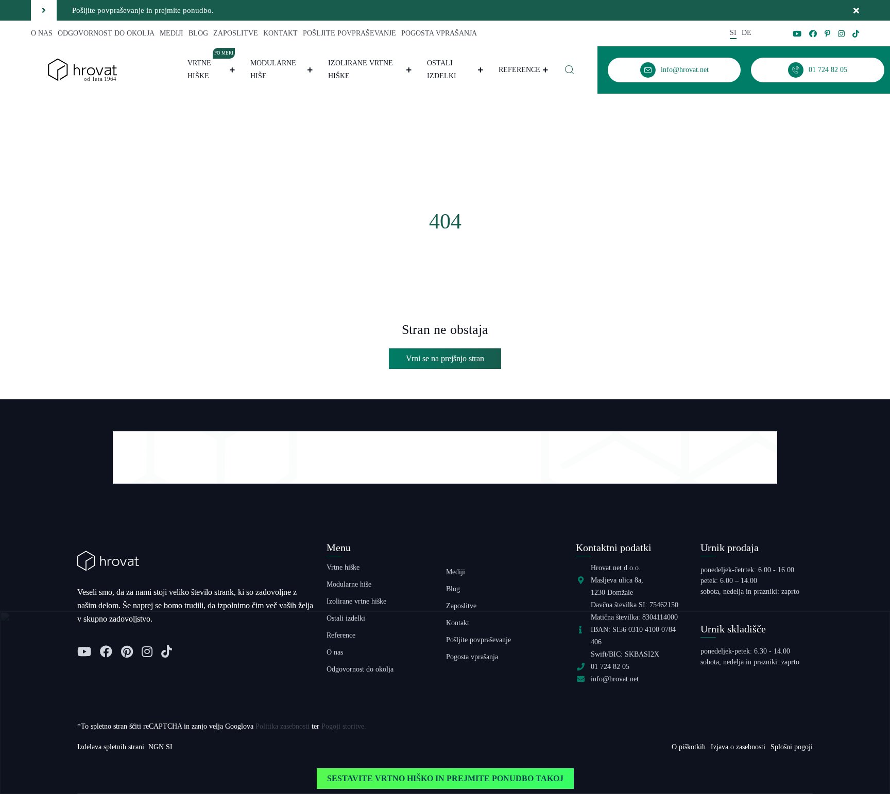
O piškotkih (689, 747)
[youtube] (797, 34)
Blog (198, 33)
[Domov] (82, 69)
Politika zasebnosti (282, 726)
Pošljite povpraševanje (349, 33)
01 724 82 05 (610, 667)
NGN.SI (160, 747)
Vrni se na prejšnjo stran (445, 358)
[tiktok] (855, 34)
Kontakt (280, 33)
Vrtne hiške (210, 68)
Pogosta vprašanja (439, 33)
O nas (42, 33)
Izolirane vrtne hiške (360, 69)
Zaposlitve (235, 33)
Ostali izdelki (441, 69)
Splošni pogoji (792, 747)
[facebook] (813, 34)
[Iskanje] (569, 70)
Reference (519, 70)
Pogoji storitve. (343, 726)
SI (733, 33)
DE (746, 33)
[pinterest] (827, 34)
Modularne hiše (273, 69)
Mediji (171, 33)
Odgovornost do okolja (106, 33)
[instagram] (841, 34)
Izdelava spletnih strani (110, 747)
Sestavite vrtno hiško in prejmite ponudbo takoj (445, 778)
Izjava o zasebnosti (738, 747)
